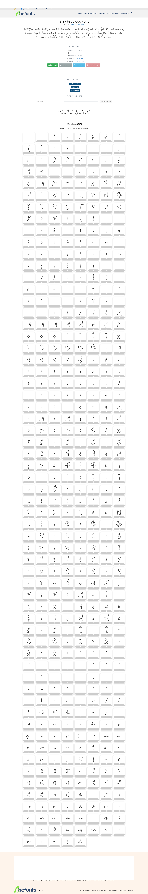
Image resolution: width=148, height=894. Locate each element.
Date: (71, 50)
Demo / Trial (80, 61)
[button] (132, 14)
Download (53, 65)
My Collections (41, 9)
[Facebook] (42, 890)
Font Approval (112, 890)
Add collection (80, 65)
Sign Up (23, 9)
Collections (102, 13)
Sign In (16, 9)
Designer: (71, 58)
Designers (93, 13)
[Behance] (39, 890)
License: (71, 61)
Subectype (80, 58)
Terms (82, 890)
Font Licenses (101, 890)
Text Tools (124, 13)
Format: (72, 53)
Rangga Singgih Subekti (77, 24)
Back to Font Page (94, 65)
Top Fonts (131, 890)
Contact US (122, 890)
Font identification (113, 13)
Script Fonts (75, 87)
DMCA (94, 890)
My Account (31, 9)
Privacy (87, 890)
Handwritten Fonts (75, 84)
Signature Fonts (74, 90)
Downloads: (72, 56)
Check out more (66, 65)
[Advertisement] (74, 868)
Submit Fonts (51, 9)
